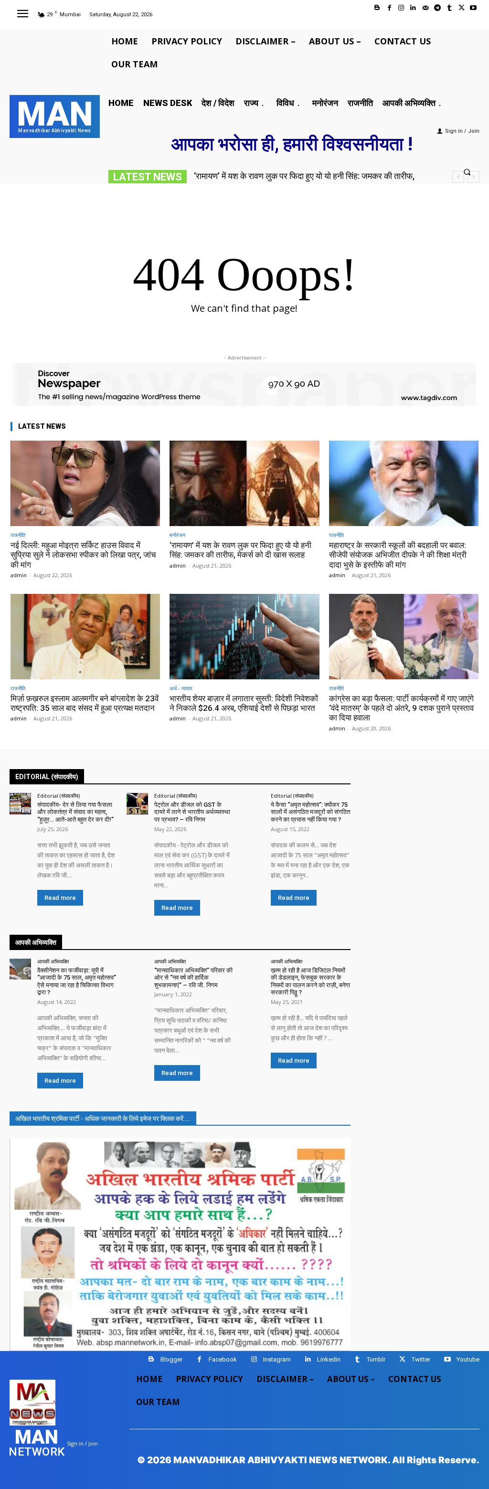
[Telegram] (437, 8)
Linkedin (328, 1359)
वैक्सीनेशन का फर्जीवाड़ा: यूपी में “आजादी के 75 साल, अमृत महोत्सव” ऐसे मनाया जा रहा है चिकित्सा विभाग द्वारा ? (76, 981)
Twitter (421, 1359)
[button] (467, 171)
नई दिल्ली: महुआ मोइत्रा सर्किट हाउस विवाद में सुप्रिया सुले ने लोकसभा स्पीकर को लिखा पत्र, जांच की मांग (83, 555)
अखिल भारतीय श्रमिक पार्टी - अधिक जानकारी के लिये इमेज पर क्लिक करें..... (103, 1118)
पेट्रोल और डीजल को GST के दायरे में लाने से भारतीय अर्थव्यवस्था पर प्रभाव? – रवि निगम (192, 812)
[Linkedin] (413, 8)
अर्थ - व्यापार (181, 688)
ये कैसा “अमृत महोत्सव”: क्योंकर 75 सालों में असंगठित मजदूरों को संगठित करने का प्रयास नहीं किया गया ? (310, 812)
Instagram (277, 1359)
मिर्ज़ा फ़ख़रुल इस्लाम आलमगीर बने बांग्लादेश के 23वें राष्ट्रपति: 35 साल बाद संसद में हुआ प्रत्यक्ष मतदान (85, 703)
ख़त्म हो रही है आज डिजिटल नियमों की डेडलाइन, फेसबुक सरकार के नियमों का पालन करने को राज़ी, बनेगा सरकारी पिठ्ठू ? (310, 981)
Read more (60, 897)
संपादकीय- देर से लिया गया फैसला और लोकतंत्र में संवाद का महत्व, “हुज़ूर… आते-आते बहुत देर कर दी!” (75, 812)
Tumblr (376, 1359)
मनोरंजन (177, 535)
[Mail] (425, 8)
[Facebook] (389, 8)
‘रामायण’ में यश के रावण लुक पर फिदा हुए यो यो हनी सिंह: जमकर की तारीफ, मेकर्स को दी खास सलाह (240, 550)
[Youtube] (473, 8)
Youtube (468, 1359)
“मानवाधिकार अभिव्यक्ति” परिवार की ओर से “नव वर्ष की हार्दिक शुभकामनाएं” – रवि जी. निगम (193, 978)
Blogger (171, 1359)
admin (19, 575)
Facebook (223, 1359)
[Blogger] (377, 8)
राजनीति (18, 535)
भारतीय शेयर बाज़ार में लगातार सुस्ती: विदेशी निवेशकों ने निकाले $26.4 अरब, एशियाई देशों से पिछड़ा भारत (244, 703)
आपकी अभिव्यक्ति (53, 961)
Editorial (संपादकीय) (58, 795)
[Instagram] (401, 8)
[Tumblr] (449, 8)
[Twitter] (462, 8)
